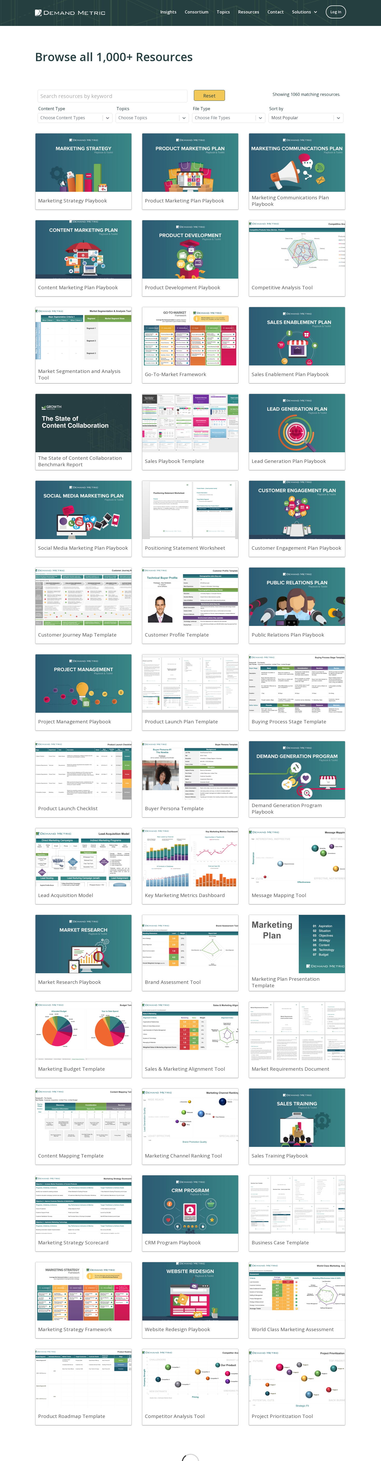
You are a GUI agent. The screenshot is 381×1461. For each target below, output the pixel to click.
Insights (168, 12)
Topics (223, 12)
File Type (201, 108)
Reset (209, 96)
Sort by (276, 108)
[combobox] (40, 118)
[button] (305, 12)
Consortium (196, 12)
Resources (248, 12)
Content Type (51, 108)
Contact (275, 12)
